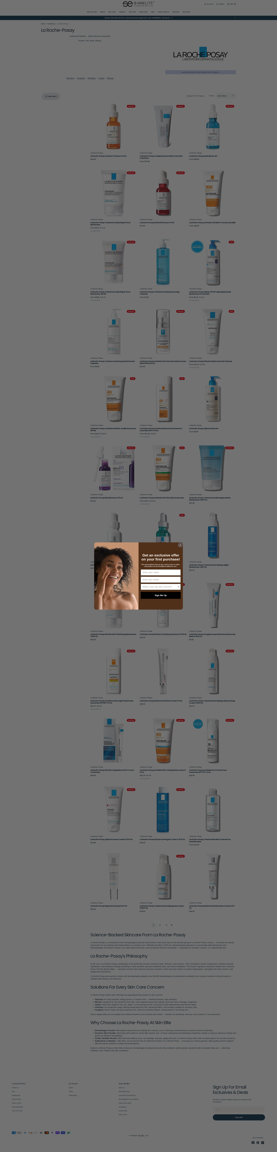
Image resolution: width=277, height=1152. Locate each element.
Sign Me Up (161, 595)
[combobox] (160, 587)
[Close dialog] (180, 545)
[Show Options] (179, 587)
